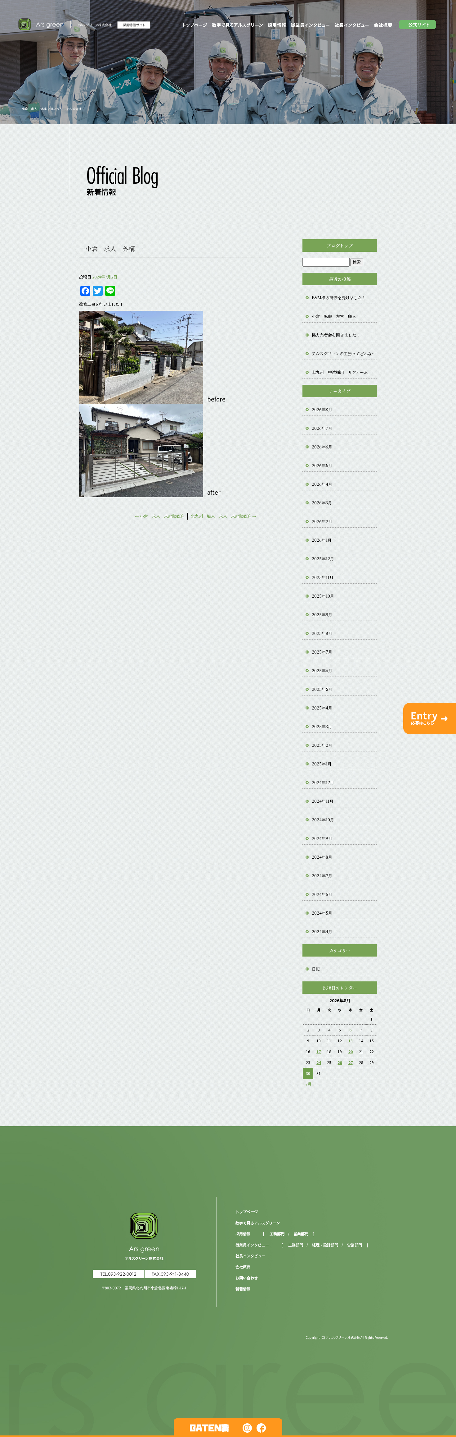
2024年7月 (322, 876)
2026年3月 (322, 503)
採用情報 (276, 25)
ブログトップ (340, 245)
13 (350, 1040)
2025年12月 (323, 559)
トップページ (193, 25)
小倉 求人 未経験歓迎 (159, 516)
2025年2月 (322, 745)
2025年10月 (323, 596)
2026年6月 (322, 447)
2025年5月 (322, 689)
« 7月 (307, 1083)
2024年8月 (322, 857)
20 (350, 1051)
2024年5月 (322, 913)
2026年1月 (322, 540)
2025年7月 (322, 652)
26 (340, 1062)
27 (350, 1062)
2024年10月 (323, 820)
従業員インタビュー (310, 25)
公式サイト (419, 25)
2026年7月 (322, 428)
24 (318, 1062)
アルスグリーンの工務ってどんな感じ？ (344, 353)
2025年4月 (322, 708)
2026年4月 (322, 484)
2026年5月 (322, 465)
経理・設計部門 (325, 1244)
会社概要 (384, 25)
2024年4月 (322, 931)
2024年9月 (322, 838)
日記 (316, 969)
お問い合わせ (246, 1277)
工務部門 (277, 1233)
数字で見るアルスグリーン (237, 25)
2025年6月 (322, 670)
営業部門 (300, 1233)
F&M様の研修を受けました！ (339, 298)
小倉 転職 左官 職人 (334, 316)
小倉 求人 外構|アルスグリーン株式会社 (52, 108)
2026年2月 (322, 521)
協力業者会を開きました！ (336, 335)
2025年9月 (322, 614)
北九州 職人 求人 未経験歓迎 (223, 516)
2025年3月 (322, 726)
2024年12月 (323, 782)
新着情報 (242, 1288)
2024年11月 (322, 801)
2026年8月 (322, 409)
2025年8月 (322, 633)
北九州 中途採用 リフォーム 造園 (344, 372)
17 (318, 1051)
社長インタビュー (352, 25)
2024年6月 (322, 894)
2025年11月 (322, 577)
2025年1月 (322, 764)
